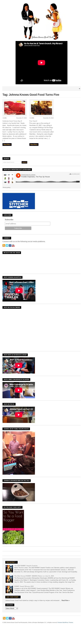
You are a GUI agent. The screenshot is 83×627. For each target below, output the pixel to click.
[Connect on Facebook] (10, 245)
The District (10, 562)
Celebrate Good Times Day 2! (12, 121)
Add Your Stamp (12, 597)
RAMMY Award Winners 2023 (24, 586)
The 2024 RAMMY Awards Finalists (26, 566)
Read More (7, 144)
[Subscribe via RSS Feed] (3, 245)
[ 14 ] (32, 118)
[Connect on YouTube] (13, 245)
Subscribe (9, 220)
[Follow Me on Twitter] (7, 245)
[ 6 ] (5, 118)
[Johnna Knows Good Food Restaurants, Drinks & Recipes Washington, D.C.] (41, 39)
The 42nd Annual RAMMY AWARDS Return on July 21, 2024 (34, 576)
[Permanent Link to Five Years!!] (41, 107)
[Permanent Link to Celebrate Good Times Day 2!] (15, 107)
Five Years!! (33, 121)
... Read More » (65, 600)
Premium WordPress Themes (65, 622)
